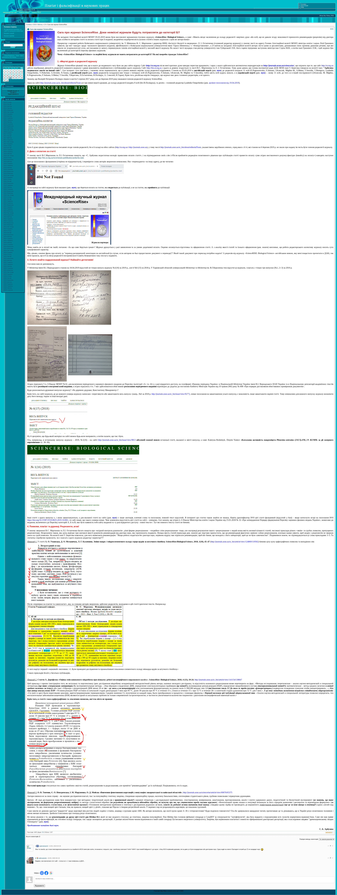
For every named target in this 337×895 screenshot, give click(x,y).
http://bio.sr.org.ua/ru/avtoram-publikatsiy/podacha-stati (61, 158)
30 (7, 80)
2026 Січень (8, 276)
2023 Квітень (8, 217)
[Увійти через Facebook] (46, 873)
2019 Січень (8, 157)
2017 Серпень (8, 140)
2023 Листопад (8, 227)
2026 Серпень (8, 290)
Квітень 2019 (17, 66)
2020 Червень (8, 185)
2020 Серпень (8, 189)
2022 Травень (8, 209)
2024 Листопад (8, 250)
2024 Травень (8, 238)
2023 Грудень (8, 228)
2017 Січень (8, 134)
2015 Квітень (8, 106)
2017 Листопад (8, 142)
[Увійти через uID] (42, 873)
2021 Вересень (9, 205)
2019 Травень (8, 163)
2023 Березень (8, 215)
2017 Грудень (8, 144)
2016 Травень (8, 118)
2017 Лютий (7, 136)
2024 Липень (8, 242)
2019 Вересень (9, 171)
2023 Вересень (9, 223)
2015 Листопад (8, 112)
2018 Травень (8, 149)
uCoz (176, 893)
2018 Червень (8, 151)
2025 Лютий (7, 256)
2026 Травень (8, 284)
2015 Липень (8, 108)
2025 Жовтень (8, 270)
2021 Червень (8, 201)
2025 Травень (8, 262)
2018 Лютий (7, 147)
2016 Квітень (8, 116)
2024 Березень (8, 234)
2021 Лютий (7, 199)
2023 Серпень (8, 221)
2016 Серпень (8, 124)
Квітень (40, 24)
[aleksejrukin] (30, 860)
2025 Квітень (8, 260)
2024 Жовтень (8, 248)
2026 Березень (8, 280)
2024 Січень (8, 230)
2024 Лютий (7, 232)
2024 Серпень (8, 244)
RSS (332, 15)
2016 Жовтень (8, 128)
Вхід (302, 7)
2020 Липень (8, 187)
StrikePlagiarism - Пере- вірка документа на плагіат (12, 56)
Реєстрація (304, 5)
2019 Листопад (8, 175)
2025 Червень (8, 264)
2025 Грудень (8, 274)
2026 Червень (8, 286)
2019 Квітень (8, 161)
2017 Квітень (8, 138)
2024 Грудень (8, 252)
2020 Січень (8, 179)
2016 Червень (8, 120)
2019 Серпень (8, 169)
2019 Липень (8, 167)
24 (10, 78)
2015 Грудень (8, 114)
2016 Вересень (9, 126)
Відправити (39, 886)
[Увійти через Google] (51, 873)
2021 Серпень (8, 203)
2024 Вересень (9, 246)
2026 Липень (8, 288)
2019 (34, 24)
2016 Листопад (8, 130)
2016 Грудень (8, 132)
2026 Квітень (8, 282)
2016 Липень (8, 122)
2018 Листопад (8, 155)
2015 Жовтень (8, 110)
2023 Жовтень (8, 225)
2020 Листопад (8, 195)
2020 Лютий (7, 181)
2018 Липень (8, 153)
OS (43, 832)
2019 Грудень (8, 177)
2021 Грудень (8, 207)
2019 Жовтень (8, 173)
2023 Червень (8, 219)
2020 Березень (8, 183)
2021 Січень (8, 197)
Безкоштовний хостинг (166, 893)
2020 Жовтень (8, 193)
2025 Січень (8, 254)
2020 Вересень (9, 191)
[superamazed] (30, 848)
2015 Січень (8, 102)
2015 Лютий (7, 104)
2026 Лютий (7, 278)
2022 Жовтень (8, 211)
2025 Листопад (8, 272)
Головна (303, 4)
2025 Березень (8, 258)
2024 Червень (8, 240)
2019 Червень (8, 165)
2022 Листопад (8, 213)
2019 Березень (8, 159)
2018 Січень (8, 145)
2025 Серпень (8, 268)
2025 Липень (8, 266)
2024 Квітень (8, 236)
